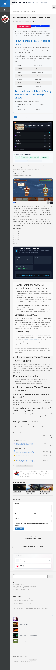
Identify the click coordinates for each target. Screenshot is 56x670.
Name (16, 513)
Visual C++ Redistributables (31, 339)
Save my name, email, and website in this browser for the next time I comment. (32, 524)
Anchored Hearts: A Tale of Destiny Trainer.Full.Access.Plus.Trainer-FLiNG (25, 444)
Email (35, 513)
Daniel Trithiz (30, 117)
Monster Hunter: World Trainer (30, 492)
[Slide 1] (14, 202)
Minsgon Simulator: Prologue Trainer (45, 492)
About (35, 7)
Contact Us (41, 7)
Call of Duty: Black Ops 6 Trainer (25, 600)
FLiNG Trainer (19, 2)
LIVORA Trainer (17, 491)
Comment (17, 503)
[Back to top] (33, 660)
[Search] (54, 7)
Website (17, 518)
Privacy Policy (28, 7)
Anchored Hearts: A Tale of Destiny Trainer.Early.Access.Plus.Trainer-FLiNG (25, 451)
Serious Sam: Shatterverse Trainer (21, 589)
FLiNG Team (16, 598)
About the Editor (25, 11)
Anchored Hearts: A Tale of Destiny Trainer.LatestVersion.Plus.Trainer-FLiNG (25, 461)
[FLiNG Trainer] (5, 3)
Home (14, 7)
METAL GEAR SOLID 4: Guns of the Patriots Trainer (24, 586)
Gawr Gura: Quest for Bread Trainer (21, 587)
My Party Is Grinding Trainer (19, 584)
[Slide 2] (15, 202)
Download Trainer (24, 26)
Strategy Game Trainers (23, 21)
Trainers (20, 7)
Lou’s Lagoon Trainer (18, 591)
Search (14, 574)
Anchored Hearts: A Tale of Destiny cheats (25, 465)
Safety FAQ (16, 11)
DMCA (33, 11)
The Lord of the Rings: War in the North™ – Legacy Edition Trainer (35, 598)
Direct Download (41, 26)
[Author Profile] (5, 19)
